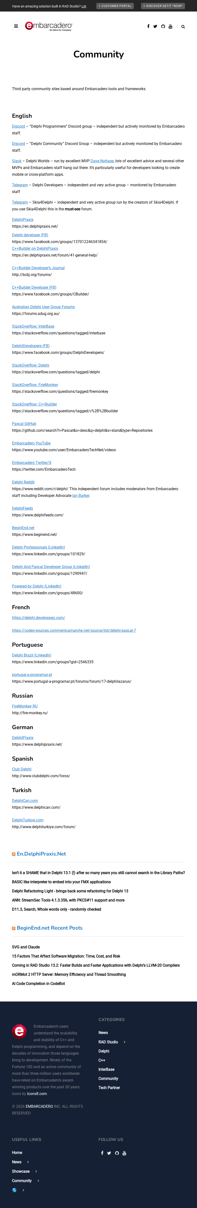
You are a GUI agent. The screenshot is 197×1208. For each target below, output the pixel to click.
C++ (101, 1060)
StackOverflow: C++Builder (34, 404)
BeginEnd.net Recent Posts (50, 928)
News (103, 1032)
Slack (16, 161)
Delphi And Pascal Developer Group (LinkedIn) (51, 566)
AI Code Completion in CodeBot (38, 983)
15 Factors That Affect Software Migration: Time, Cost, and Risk (66, 956)
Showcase (21, 1171)
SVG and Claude (26, 947)
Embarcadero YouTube (31, 443)
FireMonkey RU (24, 706)
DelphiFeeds (22, 508)
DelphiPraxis (22, 219)
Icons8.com (37, 1093)
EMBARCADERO (39, 1106)
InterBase (106, 1069)
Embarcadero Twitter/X (31, 462)
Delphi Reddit (23, 482)
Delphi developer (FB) (30, 235)
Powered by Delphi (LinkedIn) (37, 586)
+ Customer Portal (115, 6)
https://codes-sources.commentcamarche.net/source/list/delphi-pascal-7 (74, 630)
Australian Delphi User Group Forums (43, 307)
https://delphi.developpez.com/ (38, 617)
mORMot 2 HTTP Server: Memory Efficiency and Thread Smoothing (69, 974)
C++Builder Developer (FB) (34, 287)
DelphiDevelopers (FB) (31, 346)
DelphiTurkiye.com (27, 820)
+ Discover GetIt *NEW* (163, 6)
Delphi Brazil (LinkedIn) (31, 655)
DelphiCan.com (25, 800)
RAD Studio (108, 1042)
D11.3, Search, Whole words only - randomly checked (56, 909)
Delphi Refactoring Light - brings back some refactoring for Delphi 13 (70, 891)
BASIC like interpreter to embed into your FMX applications (61, 882)
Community (108, 1078)
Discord (18, 126)
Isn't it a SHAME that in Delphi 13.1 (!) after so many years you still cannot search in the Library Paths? (98, 872)
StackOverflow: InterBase (33, 326)
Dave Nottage (102, 161)
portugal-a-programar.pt (32, 674)
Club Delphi (21, 769)
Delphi (103, 1051)
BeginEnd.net (23, 528)
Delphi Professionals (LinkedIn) (38, 547)
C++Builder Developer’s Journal (38, 268)
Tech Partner (109, 1087)
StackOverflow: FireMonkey (35, 384)
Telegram (20, 185)
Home (17, 1152)
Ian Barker (80, 495)
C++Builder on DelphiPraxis (35, 248)
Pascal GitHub (24, 423)
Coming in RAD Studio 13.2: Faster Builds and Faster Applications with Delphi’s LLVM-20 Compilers (96, 965)
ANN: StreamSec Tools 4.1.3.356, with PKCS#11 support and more (68, 900)
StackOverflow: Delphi (30, 365)
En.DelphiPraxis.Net (41, 853)
